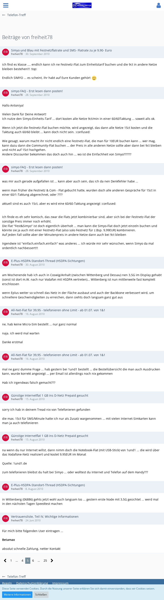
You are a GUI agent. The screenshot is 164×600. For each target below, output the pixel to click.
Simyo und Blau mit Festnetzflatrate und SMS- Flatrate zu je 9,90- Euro (61, 50)
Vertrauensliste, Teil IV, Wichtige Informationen (45, 516)
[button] (5, 5)
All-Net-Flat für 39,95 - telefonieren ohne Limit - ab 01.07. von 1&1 (58, 310)
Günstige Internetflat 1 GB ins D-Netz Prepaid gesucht (49, 395)
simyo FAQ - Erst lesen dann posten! (37, 91)
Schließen (41, 594)
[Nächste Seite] (52, 561)
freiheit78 (17, 54)
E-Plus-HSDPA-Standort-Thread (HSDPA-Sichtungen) (48, 261)
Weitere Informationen (17, 594)
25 (45, 560)
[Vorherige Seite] (5, 561)
